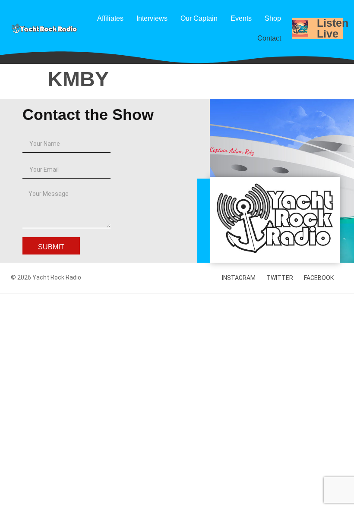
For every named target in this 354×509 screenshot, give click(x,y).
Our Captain (199, 18)
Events (241, 18)
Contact (269, 38)
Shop (273, 18)
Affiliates (110, 18)
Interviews (152, 18)
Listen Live (332, 28)
